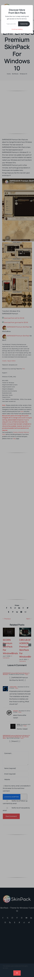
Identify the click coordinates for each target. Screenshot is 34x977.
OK (17, 973)
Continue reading (17, 29)
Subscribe (24, 24)
